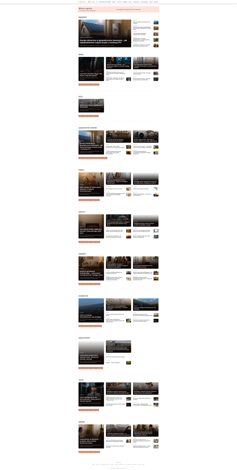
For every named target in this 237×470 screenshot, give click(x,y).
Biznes (89, 1)
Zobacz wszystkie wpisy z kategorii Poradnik (89, 284)
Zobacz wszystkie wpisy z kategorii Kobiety (89, 200)
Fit (96, 1)
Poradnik (125, 1)
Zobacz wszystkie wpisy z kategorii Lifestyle (89, 242)
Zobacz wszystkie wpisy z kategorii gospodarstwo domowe (93, 158)
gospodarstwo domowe (105, 1)
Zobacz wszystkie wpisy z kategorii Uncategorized (90, 368)
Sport (130, 1)
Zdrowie (156, 1)
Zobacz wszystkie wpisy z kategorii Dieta (88, 116)
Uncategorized (144, 1)
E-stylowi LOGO (82, 2)
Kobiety (114, 1)
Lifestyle (119, 1)
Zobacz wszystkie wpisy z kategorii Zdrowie (89, 452)
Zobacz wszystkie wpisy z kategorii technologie (90, 326)
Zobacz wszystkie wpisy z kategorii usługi (88, 410)
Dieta (93, 1)
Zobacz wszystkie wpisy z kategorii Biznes (89, 84)
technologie (136, 1)
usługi (151, 1)
